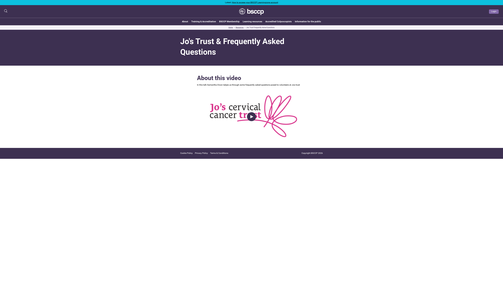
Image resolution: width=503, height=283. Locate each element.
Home (230, 27)
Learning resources (252, 21)
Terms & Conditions (219, 153)
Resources (240, 27)
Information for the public (308, 21)
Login (493, 11)
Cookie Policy (186, 153)
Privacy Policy (201, 153)
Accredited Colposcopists (278, 21)
